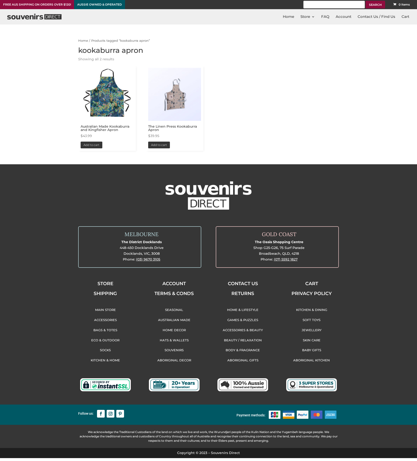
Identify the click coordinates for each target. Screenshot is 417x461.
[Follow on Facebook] (101, 414)
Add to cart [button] (91, 145)
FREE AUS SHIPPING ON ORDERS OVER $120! (37, 4)
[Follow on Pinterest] (120, 414)
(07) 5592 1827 (286, 259)
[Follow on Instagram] (110, 414)
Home (83, 40)
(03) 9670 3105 (148, 259)
